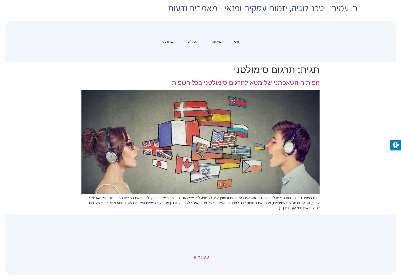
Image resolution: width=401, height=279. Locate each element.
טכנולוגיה (191, 41)
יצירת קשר (167, 41)
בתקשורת (216, 41)
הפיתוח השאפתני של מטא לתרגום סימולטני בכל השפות (246, 82)
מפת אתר (200, 257)
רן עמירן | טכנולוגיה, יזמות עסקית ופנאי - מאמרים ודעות (262, 8)
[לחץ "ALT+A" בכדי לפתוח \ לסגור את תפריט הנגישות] (395, 145)
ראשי (237, 41)
